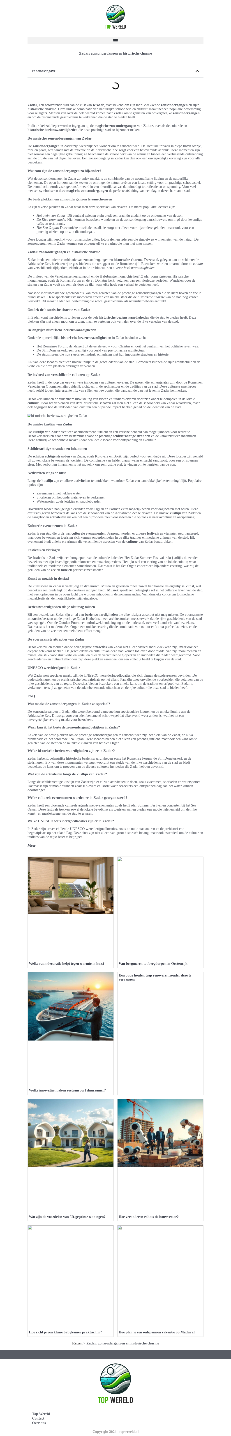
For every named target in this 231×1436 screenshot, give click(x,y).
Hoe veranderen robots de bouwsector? (149, 1217)
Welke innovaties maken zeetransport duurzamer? (67, 1090)
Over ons (39, 1423)
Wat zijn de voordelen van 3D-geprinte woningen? (67, 1217)
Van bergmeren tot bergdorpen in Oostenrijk (153, 963)
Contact (38, 1418)
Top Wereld (41, 1414)
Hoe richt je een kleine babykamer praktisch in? (65, 1332)
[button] (115, 40)
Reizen (77, 1343)
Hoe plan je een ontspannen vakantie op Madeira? (157, 1332)
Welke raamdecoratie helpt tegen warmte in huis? (66, 963)
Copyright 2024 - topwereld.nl (115, 1432)
